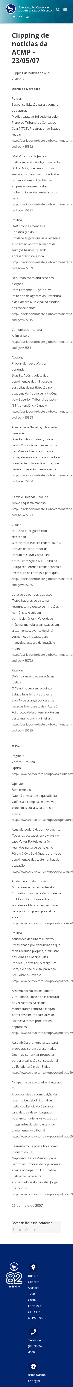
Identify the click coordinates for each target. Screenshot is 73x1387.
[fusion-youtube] (20, 16)
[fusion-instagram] (27, 16)
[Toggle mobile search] (58, 9)
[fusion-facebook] (7, 16)
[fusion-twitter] (13, 16)
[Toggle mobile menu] (65, 9)
